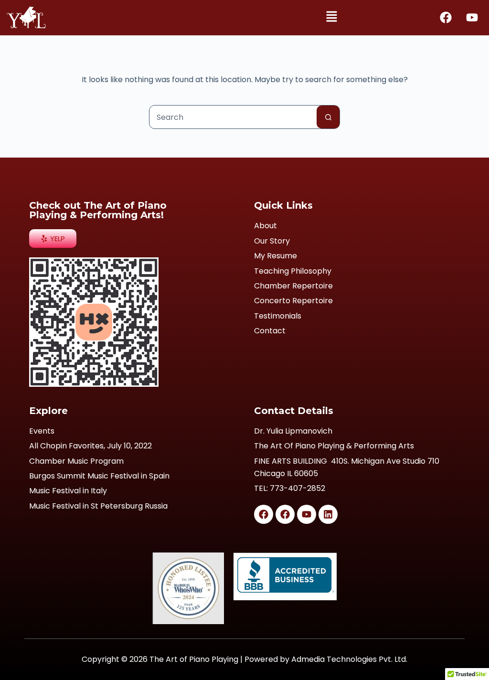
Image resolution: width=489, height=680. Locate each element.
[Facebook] (446, 18)
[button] (332, 17)
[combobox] (233, 117)
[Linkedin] (328, 514)
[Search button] (328, 117)
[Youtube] (472, 18)
